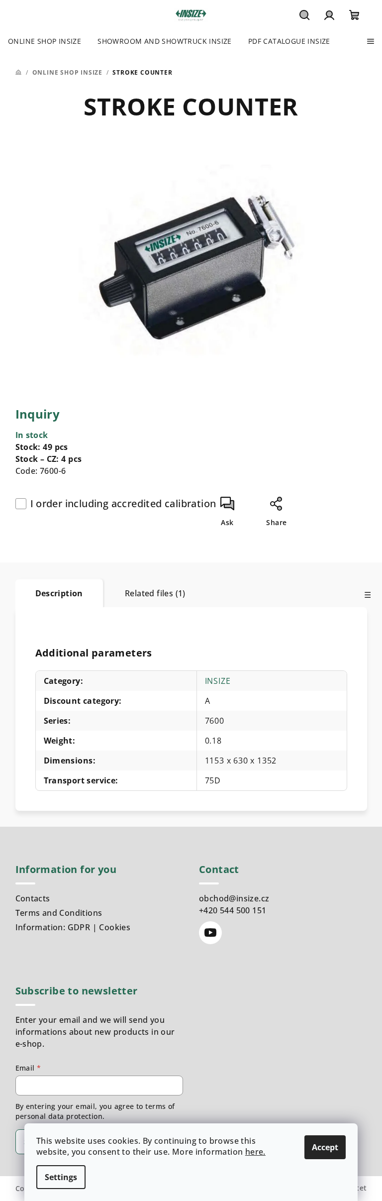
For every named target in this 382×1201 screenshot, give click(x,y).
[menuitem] (44, 41)
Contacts (32, 898)
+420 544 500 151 (232, 910)
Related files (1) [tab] (155, 593)
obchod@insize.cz (234, 898)
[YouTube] (210, 932)
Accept (325, 1147)
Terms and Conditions (58, 912)
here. (255, 1151)
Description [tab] (59, 593)
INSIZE (218, 680)
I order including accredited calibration (123, 503)
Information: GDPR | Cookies (73, 927)
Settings (61, 1177)
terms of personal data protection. (95, 1111)
